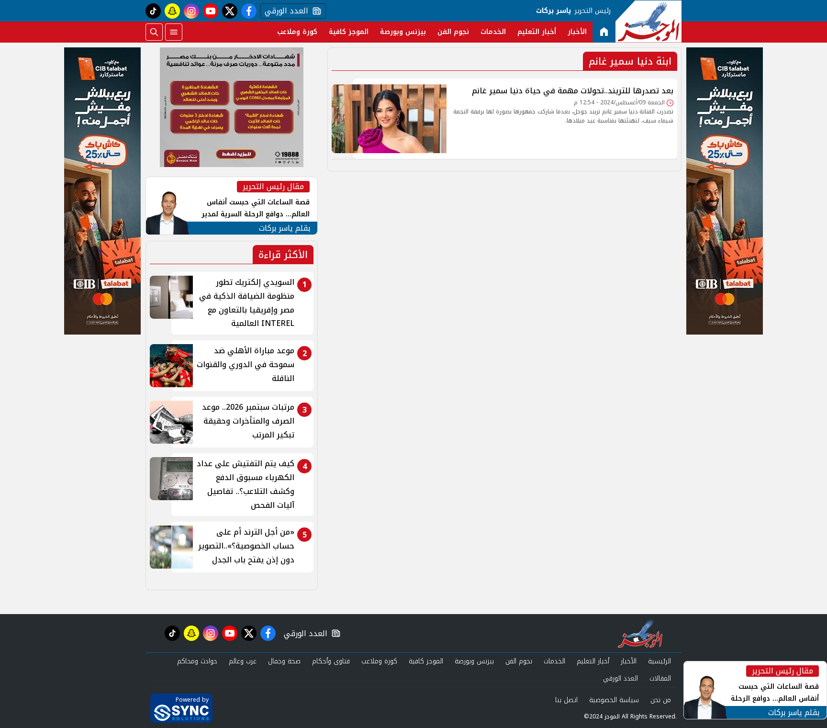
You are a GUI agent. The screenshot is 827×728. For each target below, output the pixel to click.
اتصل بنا (566, 700)
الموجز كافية (349, 31)
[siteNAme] (648, 21)
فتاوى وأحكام (331, 661)
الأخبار (577, 31)
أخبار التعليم (536, 31)
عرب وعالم (243, 661)
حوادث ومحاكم (197, 661)
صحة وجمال (284, 661)
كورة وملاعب (297, 31)
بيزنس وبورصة (403, 31)
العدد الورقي (284, 11)
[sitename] (640, 633)
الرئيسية (659, 661)
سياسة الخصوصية (614, 700)
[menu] (173, 32)
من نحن (660, 700)
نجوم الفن (453, 31)
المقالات (660, 678)
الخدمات (493, 31)
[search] (154, 32)
